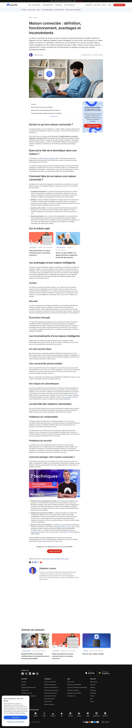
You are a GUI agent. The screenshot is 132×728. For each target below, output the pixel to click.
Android (53, 716)
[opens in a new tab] (22, 673)
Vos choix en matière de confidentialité (77, 687)
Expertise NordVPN (59, 9)
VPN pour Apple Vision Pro (70, 397)
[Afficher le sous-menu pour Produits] (106, 5)
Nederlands (57, 558)
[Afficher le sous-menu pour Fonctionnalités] (41, 5)
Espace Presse (48, 701)
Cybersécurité (31, 9)
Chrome (70, 716)
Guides (38, 9)
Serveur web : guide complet (93, 654)
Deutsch (48, 558)
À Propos (23, 681)
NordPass (97, 687)
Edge (87, 716)
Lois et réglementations (47, 9)
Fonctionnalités (36, 5)
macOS (35, 716)
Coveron (97, 696)
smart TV (65, 532)
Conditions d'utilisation (77, 690)
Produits (104, 5)
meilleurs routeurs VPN (44, 541)
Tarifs (29, 5)
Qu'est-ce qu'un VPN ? (50, 681)
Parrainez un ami (25, 698)
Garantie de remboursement (28, 687)
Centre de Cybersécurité (50, 693)
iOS (62, 716)
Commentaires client (26, 693)
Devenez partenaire (49, 704)
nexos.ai (97, 701)
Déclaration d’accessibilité (74, 693)
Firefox (79, 716)
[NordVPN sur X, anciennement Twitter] (33, 562)
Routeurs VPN (24, 690)
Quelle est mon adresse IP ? (51, 687)
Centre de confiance (49, 698)
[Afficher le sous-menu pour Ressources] (62, 5)
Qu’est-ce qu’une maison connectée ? (42, 107)
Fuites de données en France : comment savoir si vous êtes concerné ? (40, 253)
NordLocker (98, 690)
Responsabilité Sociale (50, 696)
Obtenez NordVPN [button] (119, 4)
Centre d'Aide (96, 5)
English (52, 558)
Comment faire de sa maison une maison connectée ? (46, 113)
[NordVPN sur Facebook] (35, 562)
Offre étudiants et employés (28, 696)
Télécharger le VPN (48, 5)
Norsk (62, 558)
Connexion (24, 9)
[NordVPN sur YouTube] (41, 562)
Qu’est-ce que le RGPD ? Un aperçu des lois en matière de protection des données (66, 255)
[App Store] (90, 673)
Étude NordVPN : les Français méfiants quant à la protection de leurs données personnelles (35, 656)
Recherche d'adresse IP (50, 684)
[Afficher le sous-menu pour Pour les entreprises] (75, 5)
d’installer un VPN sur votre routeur (64, 526)
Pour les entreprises (69, 5)
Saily (96, 698)
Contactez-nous (71, 696)
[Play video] (54, 483)
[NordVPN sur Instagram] (38, 562)
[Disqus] (54, 604)
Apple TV (105, 716)
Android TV (96, 716)
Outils (35, 17)
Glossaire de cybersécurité (51, 690)
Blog (30, 17)
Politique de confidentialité (77, 684)
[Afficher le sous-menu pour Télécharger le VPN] (53, 5)
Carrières (28, 684)
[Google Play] (104, 673)
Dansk (43, 558)
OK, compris (15, 717)
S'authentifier (88, 5)
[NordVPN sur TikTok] (30, 562)
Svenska (66, 558)
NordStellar (98, 693)
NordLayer (97, 684)
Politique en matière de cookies (17, 713)
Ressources (58, 5)
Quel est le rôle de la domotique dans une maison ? (45, 110)
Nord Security (98, 681)
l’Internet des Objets (49, 158)
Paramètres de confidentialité (15, 722)
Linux (44, 716)
